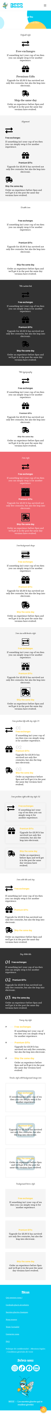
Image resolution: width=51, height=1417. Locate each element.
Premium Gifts (25, 327)
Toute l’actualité (12, 1327)
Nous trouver (11, 1320)
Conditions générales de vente (20, 1352)
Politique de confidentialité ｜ (18, 1349)
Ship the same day (25, 350)
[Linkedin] (36, 1368)
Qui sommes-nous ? (14, 1298)
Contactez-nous (12, 1334)
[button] (45, 5)
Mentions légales (38, 1349)
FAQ (8, 1341)
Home (18, 23)
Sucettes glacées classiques (17, 1312)
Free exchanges (25, 302)
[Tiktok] (22, 1368)
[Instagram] (14, 1368)
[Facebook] (29, 1368)
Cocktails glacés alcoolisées (17, 1305)
